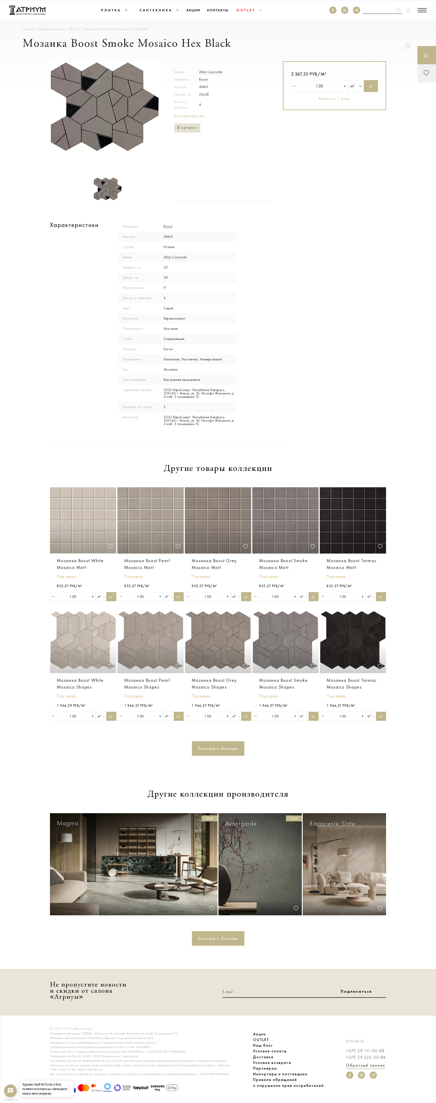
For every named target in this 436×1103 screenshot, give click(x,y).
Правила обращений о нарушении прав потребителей (288, 1082)
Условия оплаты (270, 1051)
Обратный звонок (365, 1065)
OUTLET (261, 1039)
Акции (259, 1034)
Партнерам (265, 1068)
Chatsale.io (10, 1099)
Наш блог (263, 1045)
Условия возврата (272, 1062)
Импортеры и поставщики (280, 1073)
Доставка (263, 1056)
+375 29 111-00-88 (365, 1051)
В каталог (187, 127)
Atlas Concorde (210, 72)
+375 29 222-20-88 (366, 1057)
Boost (203, 79)
